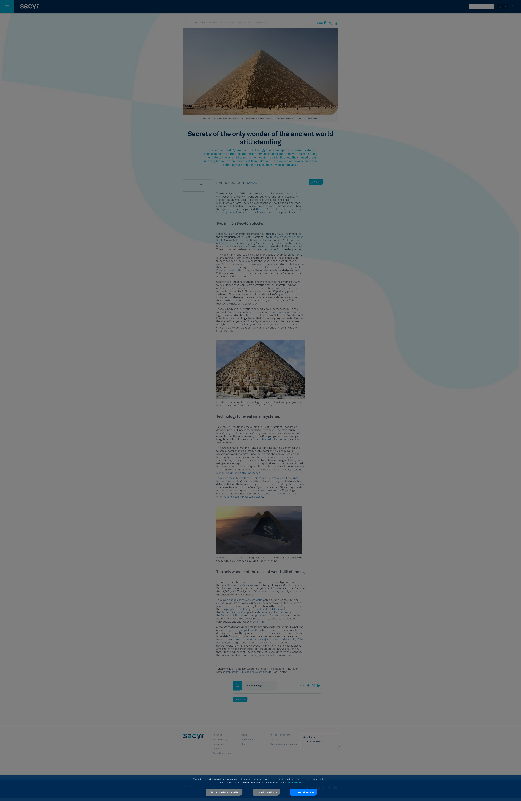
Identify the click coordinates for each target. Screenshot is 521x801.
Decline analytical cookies (225, 792)
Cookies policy (294, 783)
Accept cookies (306, 792)
